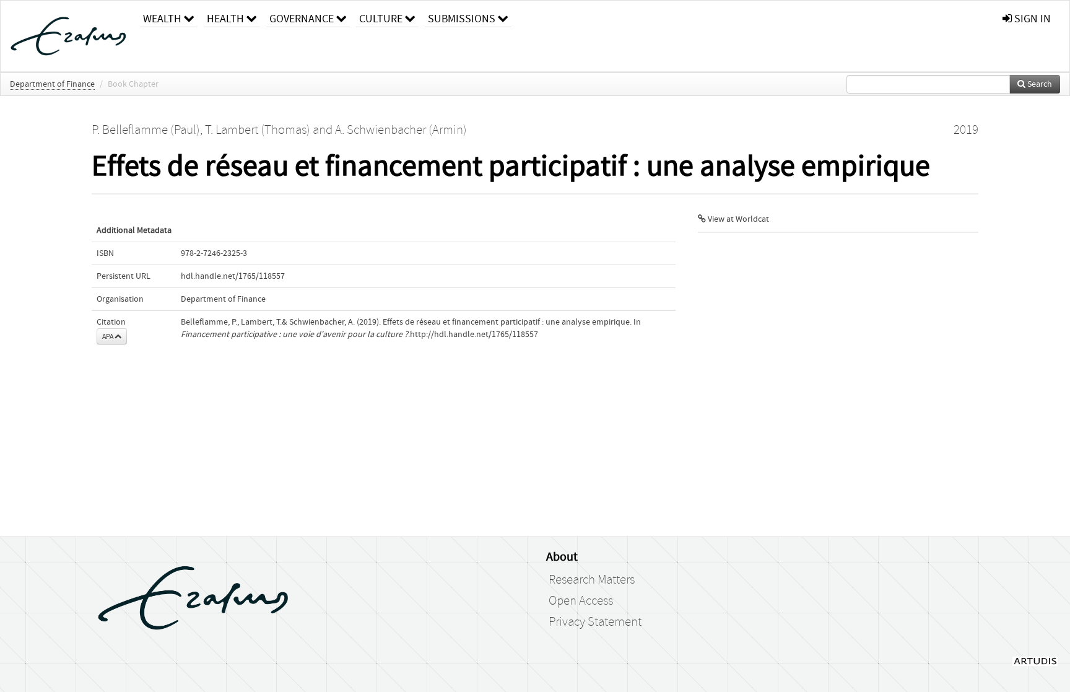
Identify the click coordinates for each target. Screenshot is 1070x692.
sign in (1031, 18)
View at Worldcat (737, 219)
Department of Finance (52, 84)
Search (1038, 84)
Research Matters (592, 579)
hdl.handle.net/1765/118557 (233, 276)
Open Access (581, 600)
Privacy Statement (595, 622)
